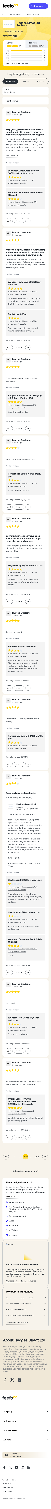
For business (37, 6)
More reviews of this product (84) (22, 405)
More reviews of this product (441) (22, 291)
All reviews (10, 81)
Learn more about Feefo (17, 1322)
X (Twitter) (13, 1230)
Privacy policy (7, 1484)
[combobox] (25, 91)
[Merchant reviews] (8, 24)
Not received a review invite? (25, 1171)
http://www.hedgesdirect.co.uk (13, 31)
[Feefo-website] (10, 6)
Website (12, 1221)
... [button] (20, 1156)
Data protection (7, 1487)
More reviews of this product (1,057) (23, 887)
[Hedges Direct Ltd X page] (12, 1380)
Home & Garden (15, 14)
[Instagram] (28, 1468)
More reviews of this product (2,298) (23, 653)
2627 (25, 1157)
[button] (25, 91)
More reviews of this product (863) (22, 483)
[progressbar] (26, 50)
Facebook (13, 1225)
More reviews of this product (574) (22, 572)
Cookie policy (7, 1491)
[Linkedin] (22, 1468)
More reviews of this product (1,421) (22, 202)
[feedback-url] (13, 120)
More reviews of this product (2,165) (22, 919)
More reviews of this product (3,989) (23, 321)
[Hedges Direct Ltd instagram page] (19, 1380)
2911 (37, 1157)
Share (17, 221)
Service (25, 81)
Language (13, 1454)
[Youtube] (16, 1468)
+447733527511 (16, 1202)
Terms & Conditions (9, 1480)
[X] (10, 1468)
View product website (17, 183)
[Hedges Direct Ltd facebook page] (4, 1380)
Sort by (6, 89)
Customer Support (17, 1216)
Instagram (13, 1235)
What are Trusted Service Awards (21, 1281)
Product (40, 81)
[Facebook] (4, 1468)
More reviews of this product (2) (21, 180)
